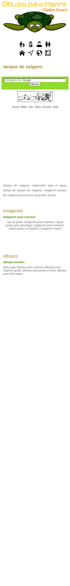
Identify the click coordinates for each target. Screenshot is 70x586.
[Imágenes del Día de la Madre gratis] (31, 47)
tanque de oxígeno (23, 66)
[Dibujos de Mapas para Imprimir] (39, 55)
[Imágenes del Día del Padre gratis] (22, 47)
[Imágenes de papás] (39, 47)
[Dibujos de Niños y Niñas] (48, 47)
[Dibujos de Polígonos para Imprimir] (48, 55)
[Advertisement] (35, 143)
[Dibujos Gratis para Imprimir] (22, 55)
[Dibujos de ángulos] (31, 55)
